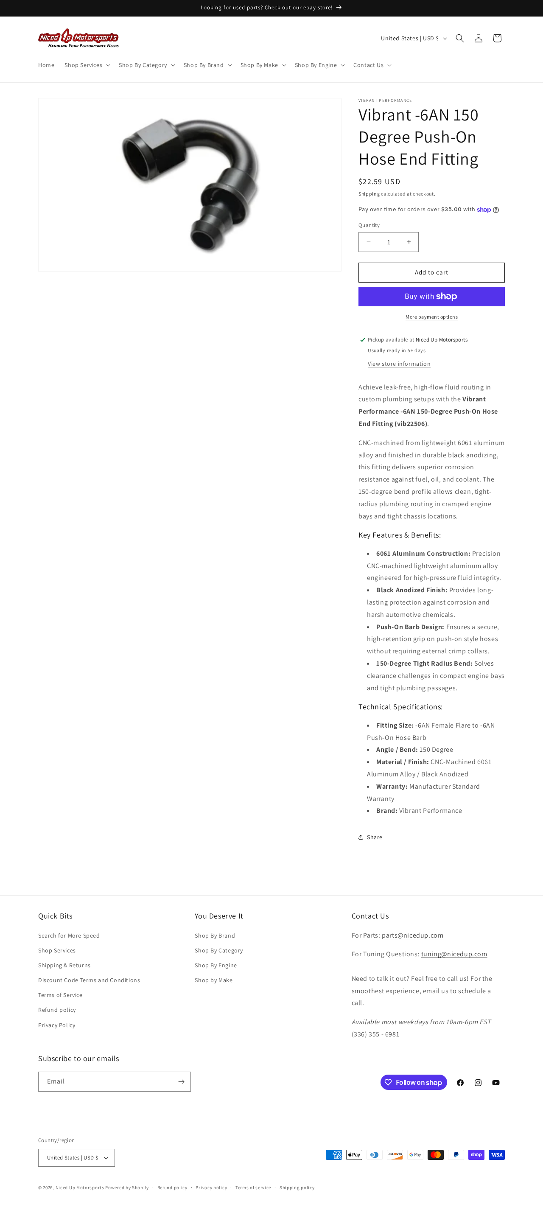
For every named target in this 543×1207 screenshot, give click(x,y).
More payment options (432, 317)
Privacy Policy (56, 1025)
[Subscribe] (181, 1082)
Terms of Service (60, 995)
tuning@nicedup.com (454, 953)
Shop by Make (213, 980)
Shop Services (57, 950)
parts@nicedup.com (412, 935)
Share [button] (375, 837)
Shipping (369, 193)
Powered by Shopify (127, 1187)
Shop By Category (219, 950)
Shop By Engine (216, 965)
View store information (399, 363)
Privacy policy (211, 1187)
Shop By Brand (215, 935)
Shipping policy (297, 1187)
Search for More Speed (69, 935)
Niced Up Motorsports (80, 1187)
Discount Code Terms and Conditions (89, 980)
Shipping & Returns (64, 965)
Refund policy (57, 1010)
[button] (86, 65)
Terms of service (253, 1187)
